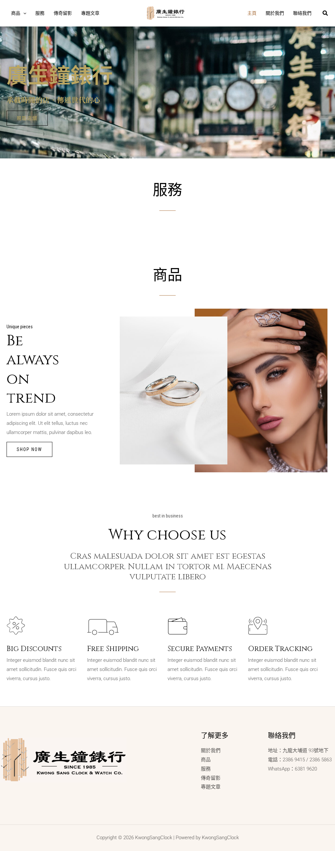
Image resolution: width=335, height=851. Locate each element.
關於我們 (210, 750)
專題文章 (210, 787)
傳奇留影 (210, 778)
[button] (23, 13)
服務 (206, 769)
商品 (206, 760)
